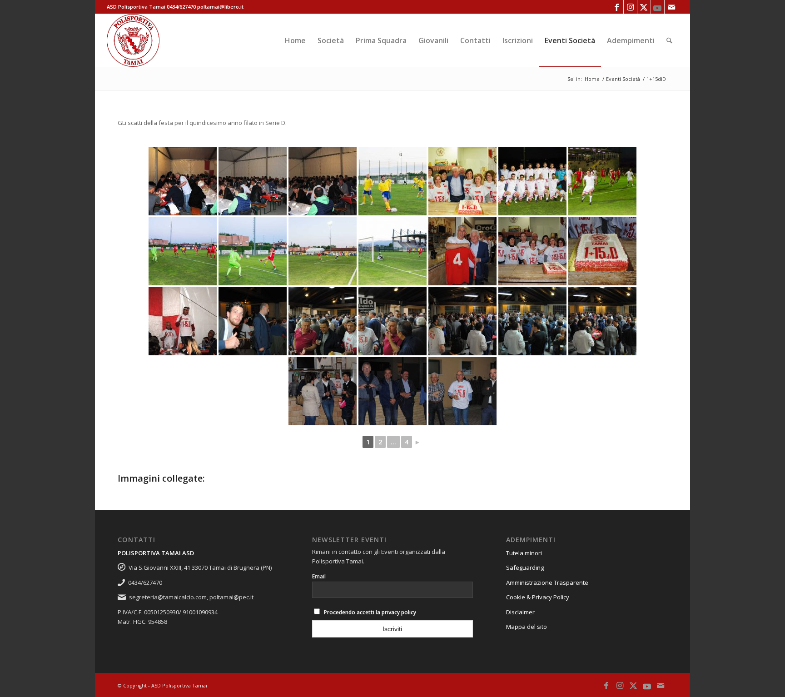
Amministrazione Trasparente (547, 582)
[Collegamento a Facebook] (616, 7)
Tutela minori (524, 553)
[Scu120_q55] (133, 40)
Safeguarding (525, 567)
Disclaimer (520, 612)
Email (319, 576)
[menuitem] (295, 40)
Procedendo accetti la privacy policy (370, 612)
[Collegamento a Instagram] (630, 7)
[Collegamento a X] (644, 7)
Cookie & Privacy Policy (537, 597)
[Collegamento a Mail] (671, 7)
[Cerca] (669, 40)
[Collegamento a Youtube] (657, 7)
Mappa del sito (526, 626)
